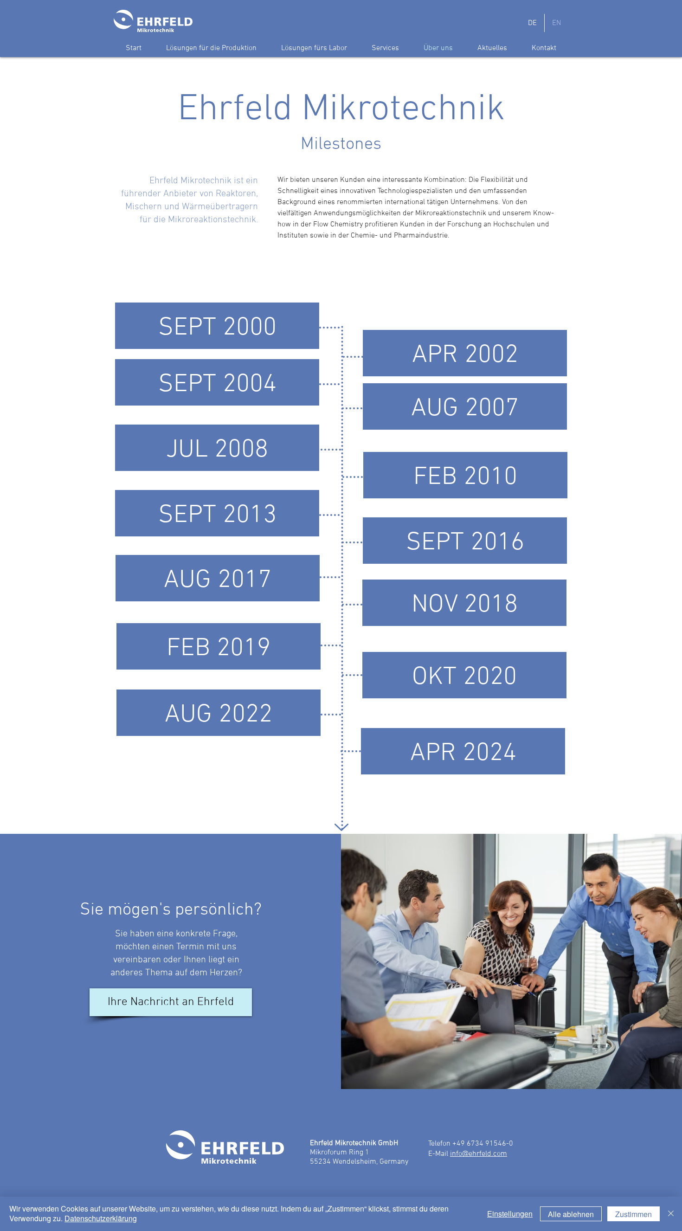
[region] (217, 332)
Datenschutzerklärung (100, 1218)
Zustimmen (633, 1214)
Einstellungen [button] (510, 1213)
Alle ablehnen (571, 1214)
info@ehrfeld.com (478, 1154)
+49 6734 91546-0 (482, 1143)
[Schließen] (670, 1214)
